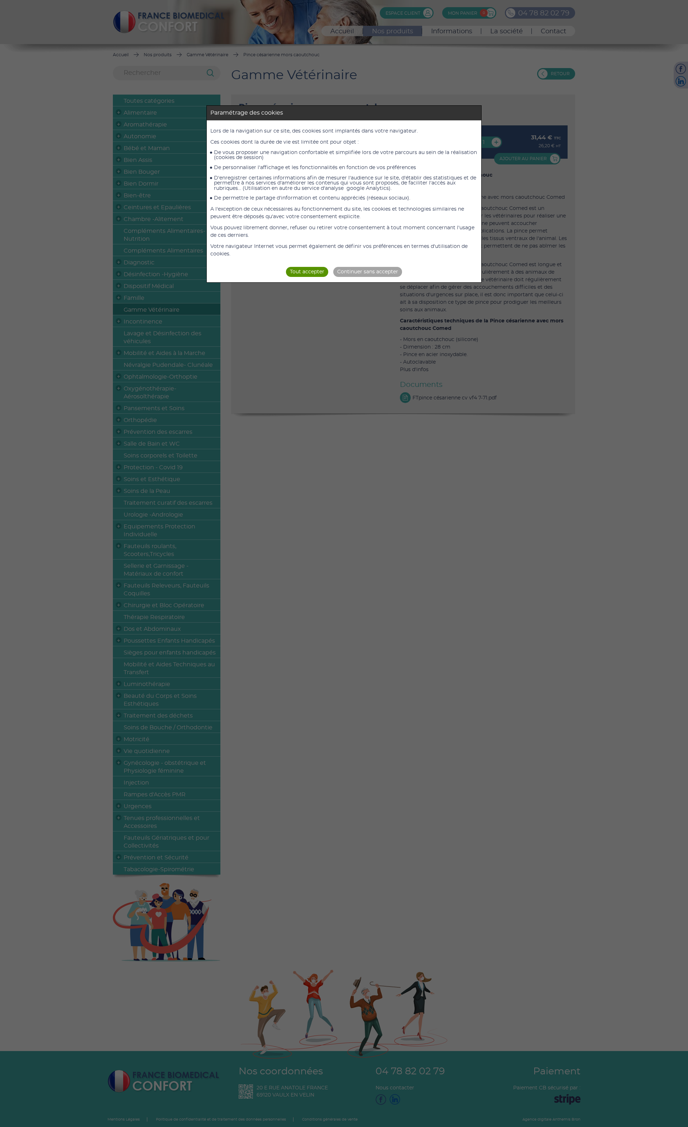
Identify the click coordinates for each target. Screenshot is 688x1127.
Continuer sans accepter (367, 271)
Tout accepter (307, 271)
